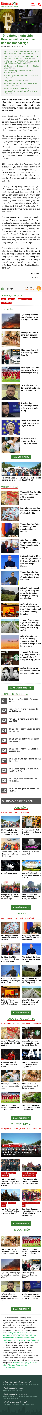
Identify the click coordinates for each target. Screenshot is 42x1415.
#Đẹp (29, 1129)
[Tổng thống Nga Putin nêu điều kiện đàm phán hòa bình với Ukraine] (10, 530)
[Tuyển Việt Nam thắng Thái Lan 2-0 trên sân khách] (10, 1054)
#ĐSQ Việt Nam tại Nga (9, 812)
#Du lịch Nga (6, 1129)
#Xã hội (4, 1203)
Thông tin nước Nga (14, 694)
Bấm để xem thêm (21, 457)
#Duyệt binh (11, 1173)
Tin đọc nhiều (21, 1229)
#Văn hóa (26, 1203)
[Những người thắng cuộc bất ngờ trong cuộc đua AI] (31, 1054)
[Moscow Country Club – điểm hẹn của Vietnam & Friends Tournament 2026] (31, 822)
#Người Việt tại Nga (15, 1145)
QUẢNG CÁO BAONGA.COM (17, 801)
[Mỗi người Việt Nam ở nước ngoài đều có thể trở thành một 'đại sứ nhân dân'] (10, 887)
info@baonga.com (13, 1398)
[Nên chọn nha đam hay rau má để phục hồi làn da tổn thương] (31, 1097)
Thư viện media (21, 1124)
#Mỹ (16, 918)
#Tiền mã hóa (6, 302)
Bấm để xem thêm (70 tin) (21, 688)
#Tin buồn (25, 812)
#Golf (5, 1145)
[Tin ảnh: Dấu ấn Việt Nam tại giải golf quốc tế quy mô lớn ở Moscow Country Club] (21, 469)
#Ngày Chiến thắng (29, 1175)
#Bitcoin (12, 299)
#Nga (3, 299)
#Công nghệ (6, 1023)
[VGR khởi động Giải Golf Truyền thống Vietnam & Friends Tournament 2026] (31, 865)
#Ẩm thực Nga (19, 1129)
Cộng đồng (21, 807)
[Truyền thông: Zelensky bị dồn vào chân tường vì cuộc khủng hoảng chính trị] (11, 409)
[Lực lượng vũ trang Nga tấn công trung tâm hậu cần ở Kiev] (11, 321)
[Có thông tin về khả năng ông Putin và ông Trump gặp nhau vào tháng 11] (10, 546)
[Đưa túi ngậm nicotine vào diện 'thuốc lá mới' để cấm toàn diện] (10, 514)
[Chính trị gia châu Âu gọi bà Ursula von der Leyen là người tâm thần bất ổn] (11, 427)
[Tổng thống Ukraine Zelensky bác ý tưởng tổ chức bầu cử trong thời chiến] (10, 578)
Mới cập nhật (9, 487)
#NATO (9, 918)
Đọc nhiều (7, 309)
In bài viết (9, 289)
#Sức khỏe (26, 1023)
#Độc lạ (16, 1023)
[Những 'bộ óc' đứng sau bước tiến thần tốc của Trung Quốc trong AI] (10, 674)
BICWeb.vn (28, 1404)
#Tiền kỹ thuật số (25, 299)
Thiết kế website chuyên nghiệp (15, 1402)
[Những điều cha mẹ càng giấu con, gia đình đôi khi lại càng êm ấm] (11, 339)
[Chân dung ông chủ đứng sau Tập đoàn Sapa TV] (11, 356)
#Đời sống (12, 1203)
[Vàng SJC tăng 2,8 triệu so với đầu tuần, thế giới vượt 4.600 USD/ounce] (10, 498)
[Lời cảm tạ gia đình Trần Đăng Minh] (31, 844)
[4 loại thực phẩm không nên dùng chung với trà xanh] (11, 445)
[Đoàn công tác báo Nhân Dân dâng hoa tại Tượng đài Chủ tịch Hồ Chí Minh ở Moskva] (31, 887)
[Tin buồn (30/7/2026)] (10, 865)
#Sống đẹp (37, 1023)
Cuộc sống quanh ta (21, 1018)
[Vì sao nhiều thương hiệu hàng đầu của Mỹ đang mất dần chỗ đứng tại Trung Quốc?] (10, 658)
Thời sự (21, 913)
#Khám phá (5, 1175)
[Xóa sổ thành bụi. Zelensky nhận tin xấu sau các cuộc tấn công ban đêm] (11, 392)
